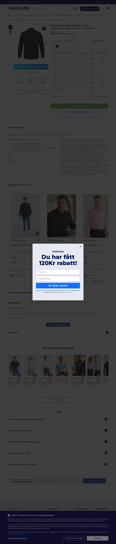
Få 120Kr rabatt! (58, 285)
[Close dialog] (81, 247)
